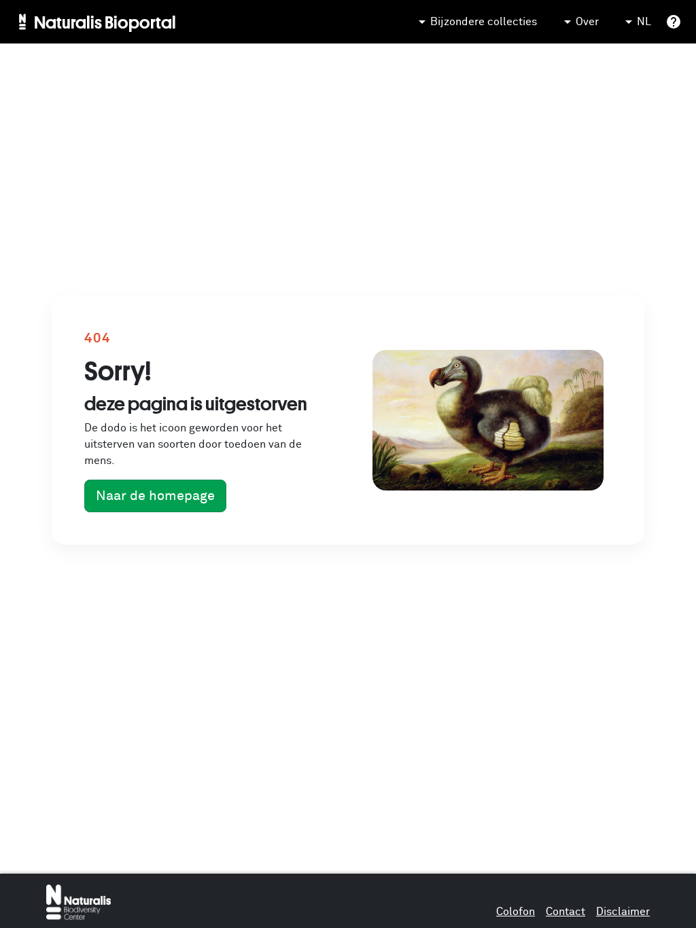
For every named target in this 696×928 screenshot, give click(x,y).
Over (587, 21)
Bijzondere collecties (483, 21)
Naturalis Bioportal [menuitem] (105, 21)
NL (644, 21)
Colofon (515, 911)
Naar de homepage (155, 496)
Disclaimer (623, 911)
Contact (565, 911)
